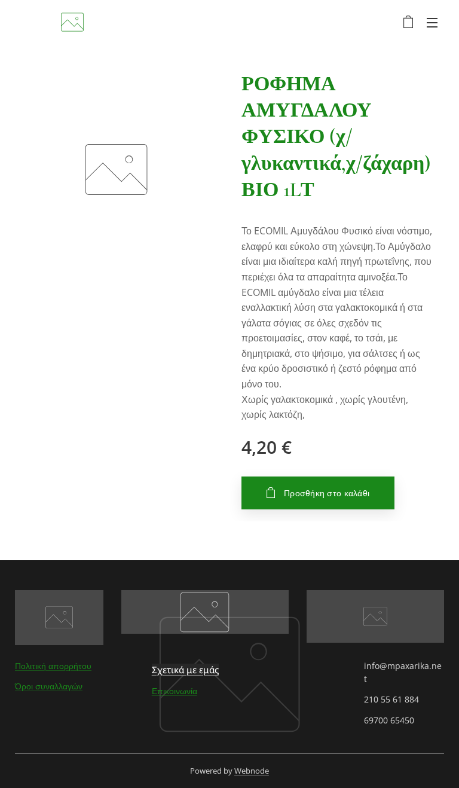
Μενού (432, 22)
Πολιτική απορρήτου (53, 665)
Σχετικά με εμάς (185, 670)
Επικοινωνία (174, 691)
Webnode (251, 770)
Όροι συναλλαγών (48, 686)
